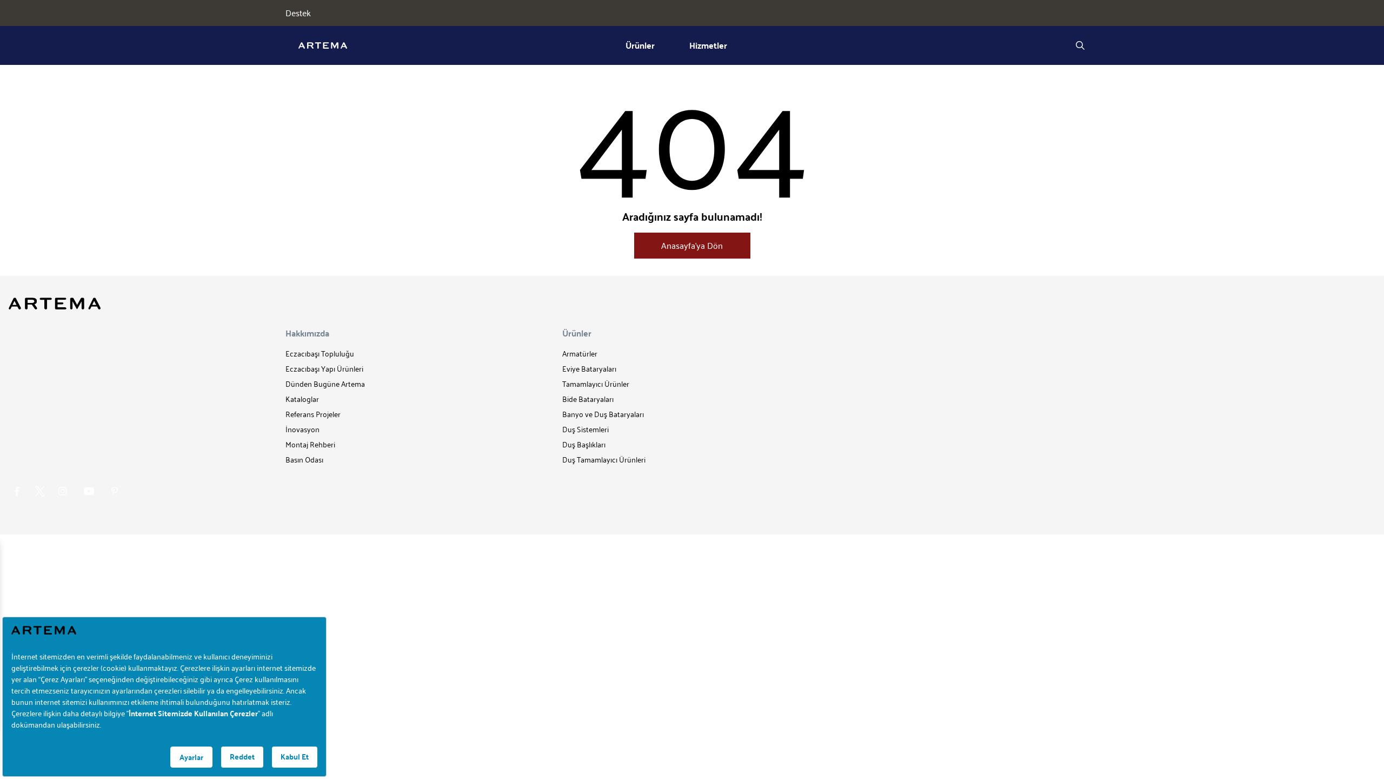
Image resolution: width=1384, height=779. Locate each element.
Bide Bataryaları (588, 399)
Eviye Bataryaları (589, 368)
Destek (298, 12)
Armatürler (579, 353)
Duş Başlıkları (584, 444)
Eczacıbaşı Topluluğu (319, 353)
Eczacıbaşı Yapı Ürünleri (324, 368)
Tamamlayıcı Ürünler (595, 384)
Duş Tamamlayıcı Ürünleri (604, 459)
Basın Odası (304, 459)
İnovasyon (302, 429)
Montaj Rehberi (310, 444)
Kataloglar (302, 399)
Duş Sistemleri (585, 429)
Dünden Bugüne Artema (325, 384)
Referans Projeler (313, 414)
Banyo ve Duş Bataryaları (603, 414)
